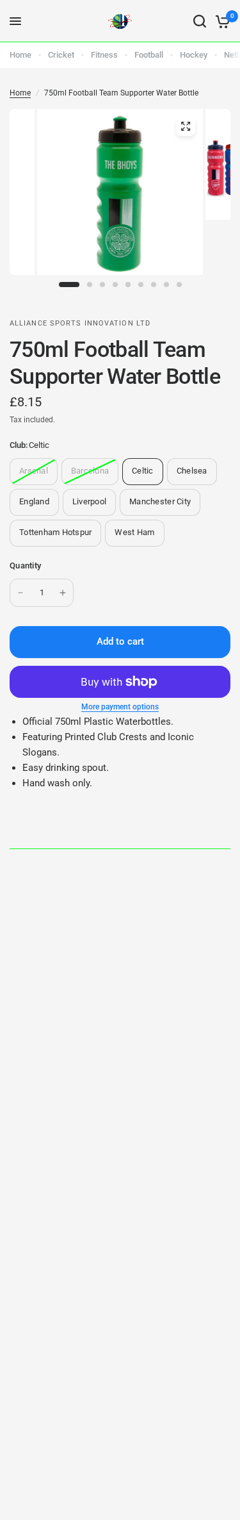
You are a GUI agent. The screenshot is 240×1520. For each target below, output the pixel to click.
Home (20, 55)
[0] (220, 21)
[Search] (200, 21)
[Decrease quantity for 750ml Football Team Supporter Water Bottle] (20, 592)
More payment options (120, 707)
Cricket (61, 55)
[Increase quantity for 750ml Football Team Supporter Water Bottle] (62, 592)
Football (148, 55)
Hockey (193, 55)
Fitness (104, 55)
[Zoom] (185, 126)
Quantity (25, 565)
